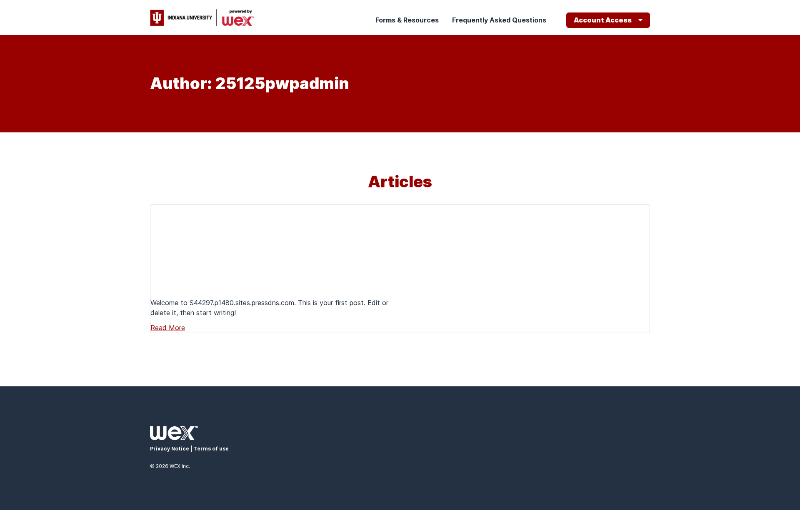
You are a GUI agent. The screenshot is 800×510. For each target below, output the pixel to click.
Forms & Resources (407, 20)
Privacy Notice (169, 448)
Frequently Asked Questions (499, 20)
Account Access (603, 20)
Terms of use (211, 448)
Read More (167, 327)
